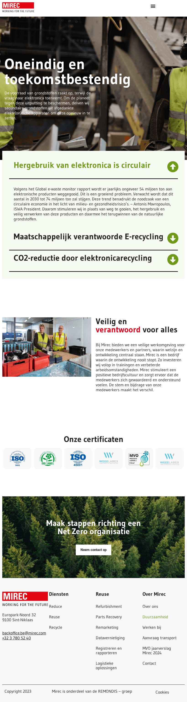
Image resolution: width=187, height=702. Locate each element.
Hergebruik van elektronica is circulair (82, 165)
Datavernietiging (110, 637)
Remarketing (107, 627)
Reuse (54, 616)
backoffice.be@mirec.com (24, 633)
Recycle (55, 627)
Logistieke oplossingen (106, 665)
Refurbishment (109, 606)
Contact (149, 663)
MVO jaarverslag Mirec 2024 (157, 650)
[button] (153, 6)
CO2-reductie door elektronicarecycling (83, 258)
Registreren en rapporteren (109, 650)
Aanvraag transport (160, 637)
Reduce (55, 606)
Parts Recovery (109, 616)
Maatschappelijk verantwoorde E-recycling (89, 236)
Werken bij (152, 627)
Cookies (162, 692)
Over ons (150, 606)
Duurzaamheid (155, 616)
